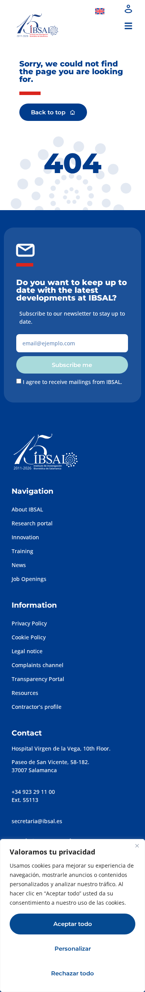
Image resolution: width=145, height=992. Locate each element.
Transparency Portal (38, 679)
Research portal (32, 523)
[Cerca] (137, 845)
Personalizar (73, 948)
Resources (25, 692)
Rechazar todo (72, 973)
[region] (72, 915)
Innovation (25, 537)
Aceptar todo (72, 923)
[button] (128, 25)
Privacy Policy (29, 623)
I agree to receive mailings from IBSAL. (72, 382)
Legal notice (27, 651)
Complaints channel (37, 665)
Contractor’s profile (36, 706)
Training (22, 551)
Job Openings (29, 579)
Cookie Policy (29, 637)
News (19, 565)
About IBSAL (27, 509)
